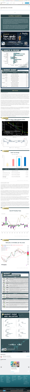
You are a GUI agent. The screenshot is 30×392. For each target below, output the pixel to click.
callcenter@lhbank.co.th (26, 382)
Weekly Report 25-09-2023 (6, 356)
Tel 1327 (26, 381)
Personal (2, 4)
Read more (12, 371)
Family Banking (2, 381)
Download (28, 356)
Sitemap (13, 380)
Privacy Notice (19, 379)
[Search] (24, 3)
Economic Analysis (14, 379)
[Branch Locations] (22, 3)
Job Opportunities (8, 382)
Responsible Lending (8, 381)
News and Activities (8, 380)
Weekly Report (8, 4)
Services (1, 380)
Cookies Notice (17, 389)
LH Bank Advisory (5, 4)
